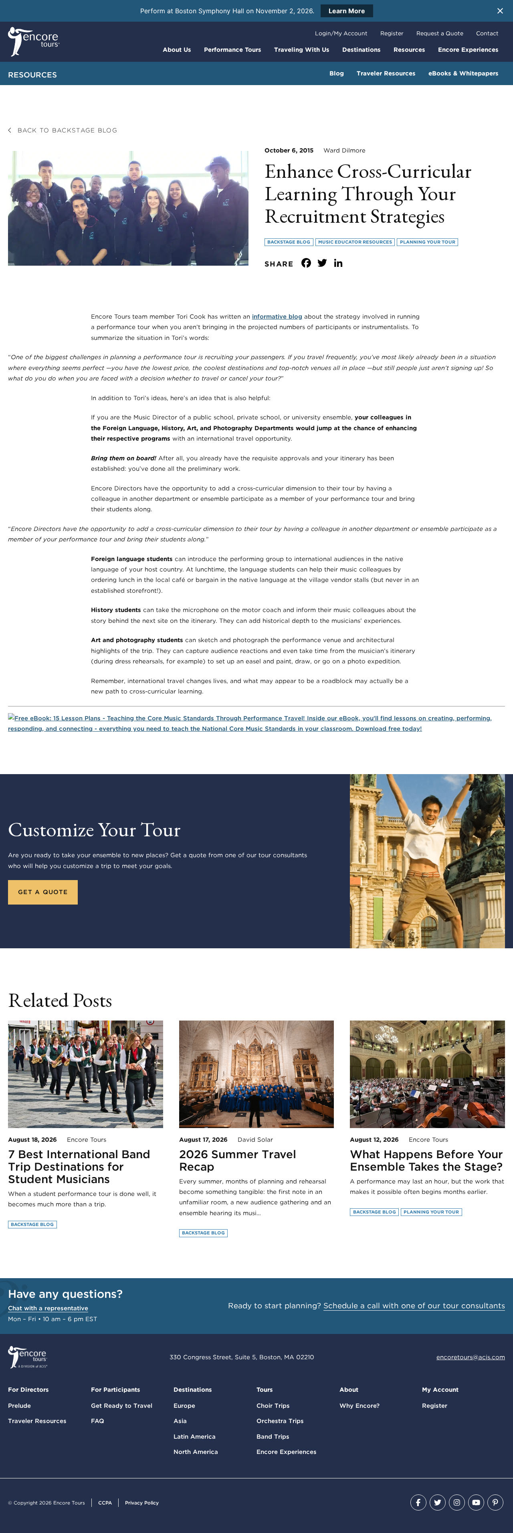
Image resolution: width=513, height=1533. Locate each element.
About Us (177, 49)
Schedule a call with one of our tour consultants (414, 1305)
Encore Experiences (468, 49)
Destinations (361, 49)
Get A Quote (43, 892)
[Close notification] (500, 11)
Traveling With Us (301, 49)
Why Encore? (359, 1405)
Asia (180, 1421)
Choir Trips (273, 1405)
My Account (440, 1389)
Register (392, 33)
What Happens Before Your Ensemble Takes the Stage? (426, 1160)
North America (196, 1452)
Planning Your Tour (427, 242)
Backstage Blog (288, 242)
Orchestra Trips (280, 1421)
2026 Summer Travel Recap (237, 1160)
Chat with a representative (48, 1308)
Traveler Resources (386, 73)
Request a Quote (439, 33)
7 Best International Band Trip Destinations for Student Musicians (79, 1166)
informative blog (277, 316)
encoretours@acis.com (470, 1357)
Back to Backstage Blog (66, 130)
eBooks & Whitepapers (463, 73)
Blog (336, 73)
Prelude (19, 1405)
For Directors (28, 1389)
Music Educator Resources (355, 242)
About (348, 1389)
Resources (409, 49)
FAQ (97, 1421)
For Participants (115, 1389)
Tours (264, 1389)
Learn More (347, 11)
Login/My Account (341, 33)
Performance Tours (232, 49)
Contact (487, 33)
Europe (184, 1405)
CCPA (105, 1503)
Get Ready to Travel (121, 1405)
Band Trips (272, 1436)
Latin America (195, 1436)
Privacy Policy (142, 1503)
